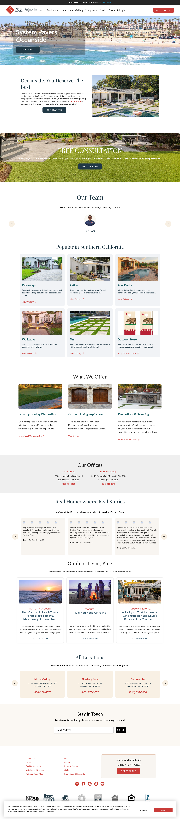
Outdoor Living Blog (34, 774)
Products (90, 609)
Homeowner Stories (140, 609)
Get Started (163, 10)
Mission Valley (108, 471)
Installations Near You (35, 770)
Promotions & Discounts (74, 774)
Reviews (67, 762)
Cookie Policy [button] (124, 809)
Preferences (142, 810)
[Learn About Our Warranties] (40, 412)
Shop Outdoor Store (127, 353)
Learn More (106, 2)
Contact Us (30, 758)
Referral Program (71, 766)
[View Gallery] (90, 412)
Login (122, 10)
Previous (90, 96)
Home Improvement (40, 609)
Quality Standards (33, 766)
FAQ (66, 758)
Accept (163, 810)
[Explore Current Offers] (139, 412)
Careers (29, 762)
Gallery (79, 10)
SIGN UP (120, 730)
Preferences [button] (50, 811)
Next (161, 96)
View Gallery (28, 302)
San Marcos (68, 471)
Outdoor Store (107, 10)
